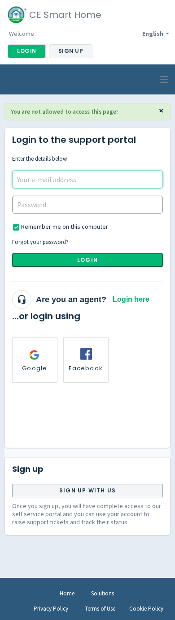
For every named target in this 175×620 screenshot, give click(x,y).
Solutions (102, 593)
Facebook (86, 368)
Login (87, 260)
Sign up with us (87, 490)
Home (67, 593)
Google (34, 368)
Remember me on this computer (64, 226)
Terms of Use (100, 608)
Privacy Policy (51, 608)
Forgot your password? (40, 242)
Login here (131, 299)
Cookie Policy (146, 608)
